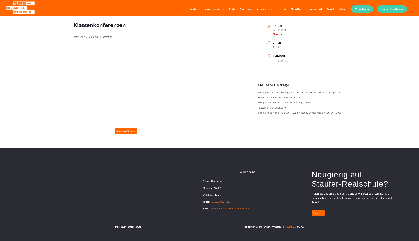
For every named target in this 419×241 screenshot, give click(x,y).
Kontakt (330, 9)
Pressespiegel (314, 9)
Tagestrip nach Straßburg (272, 107)
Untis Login (362, 9)
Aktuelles (296, 9)
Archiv (343, 9)
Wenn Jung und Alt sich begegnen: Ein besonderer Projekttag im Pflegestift (299, 92)
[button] (412, 11)
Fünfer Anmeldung (392, 9)
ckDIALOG (290, 226)
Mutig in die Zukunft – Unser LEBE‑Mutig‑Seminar (285, 102)
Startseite (194, 9)
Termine (281, 9)
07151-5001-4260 (221, 201)
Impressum (120, 226)
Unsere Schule (213, 9)
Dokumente (263, 9)
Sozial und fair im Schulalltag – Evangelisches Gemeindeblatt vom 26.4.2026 (299, 112)
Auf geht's (318, 213)
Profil (232, 9)
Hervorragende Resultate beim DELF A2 (279, 97)
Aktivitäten (246, 9)
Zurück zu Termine (126, 131)
